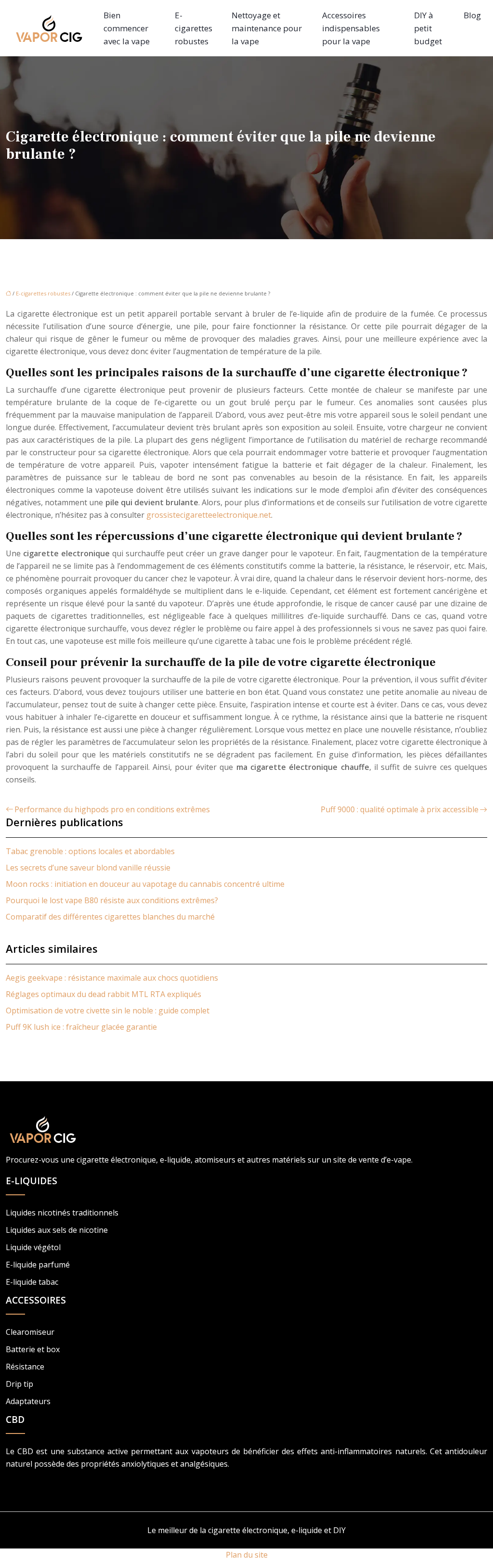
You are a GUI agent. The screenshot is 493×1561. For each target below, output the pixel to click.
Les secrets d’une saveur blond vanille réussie (88, 867)
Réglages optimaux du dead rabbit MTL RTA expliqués (103, 994)
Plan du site (247, 1554)
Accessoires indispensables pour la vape (351, 28)
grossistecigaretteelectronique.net (208, 515)
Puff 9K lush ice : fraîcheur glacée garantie (81, 1027)
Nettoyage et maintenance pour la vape (267, 28)
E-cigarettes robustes (193, 28)
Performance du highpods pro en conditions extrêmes (112, 809)
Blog (472, 15)
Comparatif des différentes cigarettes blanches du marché (110, 916)
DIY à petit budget (428, 28)
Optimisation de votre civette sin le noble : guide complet (107, 1010)
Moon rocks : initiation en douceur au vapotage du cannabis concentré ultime (145, 884)
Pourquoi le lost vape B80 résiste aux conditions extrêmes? (112, 900)
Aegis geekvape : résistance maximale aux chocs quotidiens (112, 977)
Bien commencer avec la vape (127, 28)
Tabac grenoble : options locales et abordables (90, 851)
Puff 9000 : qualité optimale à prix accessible (400, 809)
